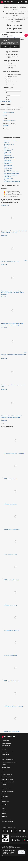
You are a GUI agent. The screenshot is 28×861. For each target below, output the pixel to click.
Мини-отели (7, 176)
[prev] (1, 423)
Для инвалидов (8, 162)
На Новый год (8, 170)
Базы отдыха (5, 804)
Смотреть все (5, 205)
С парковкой (7, 160)
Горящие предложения (10, 175)
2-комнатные (7, 152)
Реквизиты (4, 816)
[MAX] (11, 831)
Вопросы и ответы (6, 769)
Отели (5, 147)
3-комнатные (7, 154)
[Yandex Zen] (24, 831)
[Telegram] (3, 831)
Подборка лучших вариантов (12, 181)
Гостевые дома (8, 178)
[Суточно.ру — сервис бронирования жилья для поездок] (7, 2)
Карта (14, 856)
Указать (15, 46)
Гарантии (4, 764)
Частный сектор (22, 38)
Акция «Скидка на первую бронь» (10, 762)
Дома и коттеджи (9, 144)
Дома (3, 799)
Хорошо (21, 852)
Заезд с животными (9, 167)
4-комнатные (7, 155)
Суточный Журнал (6, 767)
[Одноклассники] (7, 831)
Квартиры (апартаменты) (8, 791)
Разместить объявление (7, 779)
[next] (3, 423)
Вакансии (4, 813)
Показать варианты (5, 101)
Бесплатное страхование (8, 781)
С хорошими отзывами (10, 158)
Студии (6, 180)
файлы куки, (12, 850)
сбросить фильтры (8, 112)
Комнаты (6, 142)
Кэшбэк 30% (5, 757)
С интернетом (8, 165)
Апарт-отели (5, 796)
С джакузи (7, 163)
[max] (8, 99)
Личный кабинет (5, 740)
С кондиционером (9, 157)
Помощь (4, 784)
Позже (5, 46)
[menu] (26, 2)
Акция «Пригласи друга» (7, 759)
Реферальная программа (8, 818)
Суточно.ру (11, 846)
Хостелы (6, 145)
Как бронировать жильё (7, 751)
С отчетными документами (11, 171)
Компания (4, 811)
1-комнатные (7, 150)
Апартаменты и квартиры (11, 141)
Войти (21, 1)
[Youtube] (20, 831)
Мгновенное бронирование (11, 173)
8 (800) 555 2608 (6, 745)
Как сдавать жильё (6, 776)
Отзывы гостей (5, 754)
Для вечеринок (8, 168)
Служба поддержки (6, 743)
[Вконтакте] (15, 831)
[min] (6, 99)
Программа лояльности (7, 821)
